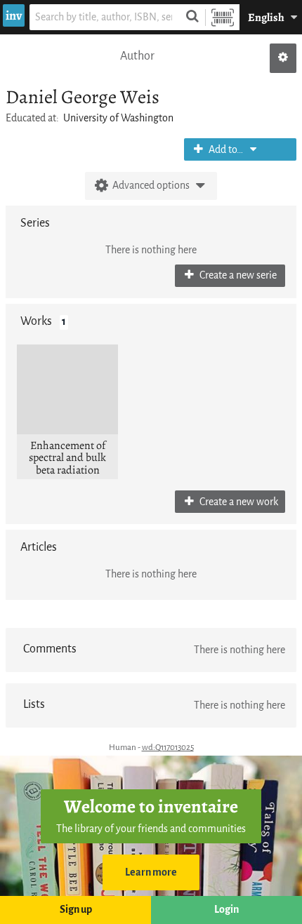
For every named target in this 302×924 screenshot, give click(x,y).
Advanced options (151, 185)
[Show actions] (283, 58)
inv (14, 15)
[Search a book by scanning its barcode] (222, 17)
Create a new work (237, 502)
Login (226, 909)
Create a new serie (237, 275)
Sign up (76, 909)
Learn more (151, 872)
